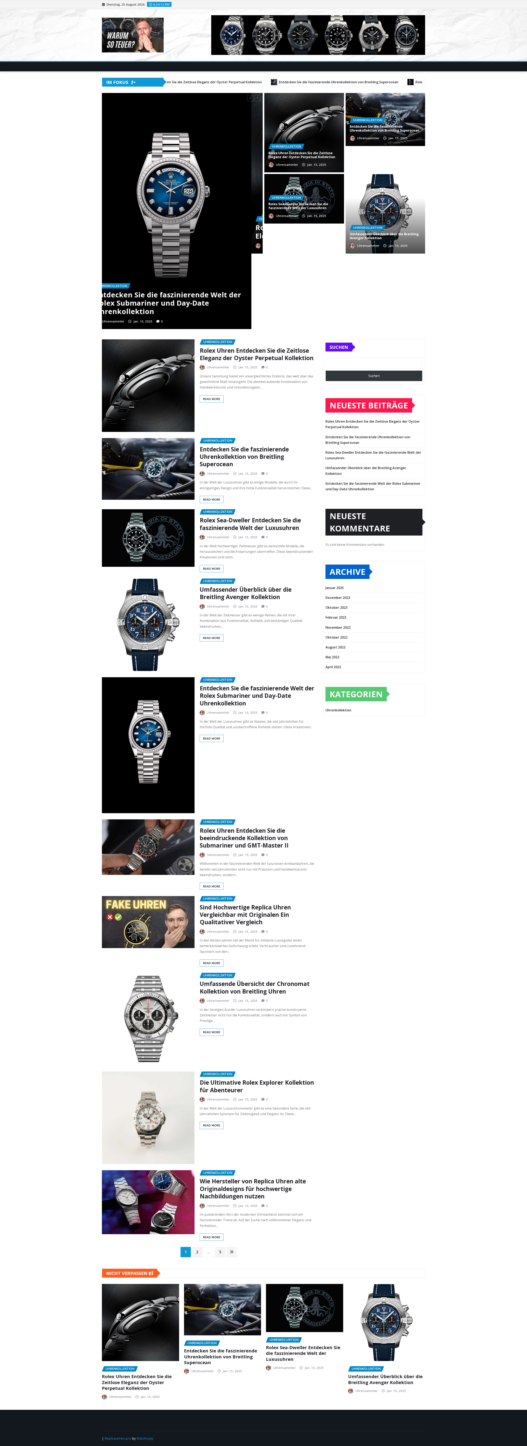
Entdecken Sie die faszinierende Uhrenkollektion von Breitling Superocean (384, 128)
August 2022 (335, 571)
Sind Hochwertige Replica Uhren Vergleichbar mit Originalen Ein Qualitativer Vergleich (245, 839)
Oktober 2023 (336, 532)
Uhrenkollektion (338, 634)
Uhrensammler (127, 246)
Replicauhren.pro (118, 1362)
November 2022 (338, 552)
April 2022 (333, 591)
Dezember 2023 (337, 522)
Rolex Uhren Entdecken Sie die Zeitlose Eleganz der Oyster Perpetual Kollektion (301, 155)
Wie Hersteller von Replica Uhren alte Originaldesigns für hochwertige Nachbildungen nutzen (253, 1113)
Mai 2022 (332, 581)
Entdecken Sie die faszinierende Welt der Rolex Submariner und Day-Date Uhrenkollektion (257, 620)
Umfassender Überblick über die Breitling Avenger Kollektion (183, 232)
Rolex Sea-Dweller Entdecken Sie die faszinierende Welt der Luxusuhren (298, 206)
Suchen (339, 271)
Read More (211, 323)
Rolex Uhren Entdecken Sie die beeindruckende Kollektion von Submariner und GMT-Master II (244, 762)
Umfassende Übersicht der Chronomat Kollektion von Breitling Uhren (255, 912)
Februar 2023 (335, 542)
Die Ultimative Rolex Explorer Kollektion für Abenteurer (257, 1010)
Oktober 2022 (336, 561)
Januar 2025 (334, 512)
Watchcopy (144, 1362)
